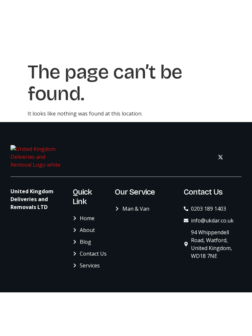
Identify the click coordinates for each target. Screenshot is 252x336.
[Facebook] (206, 157)
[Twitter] (220, 157)
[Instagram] (235, 157)
